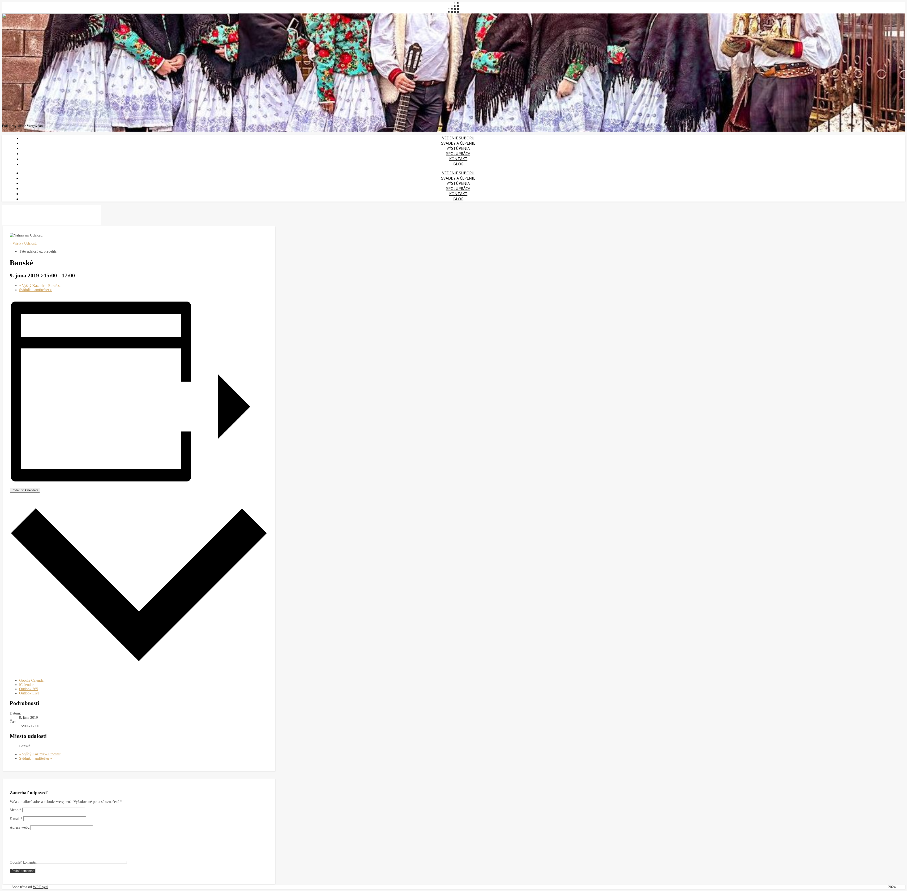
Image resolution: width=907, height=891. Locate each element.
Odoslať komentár (23, 862)
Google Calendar (32, 680)
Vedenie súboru (458, 138)
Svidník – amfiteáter (35, 290)
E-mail (16, 819)
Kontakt (458, 158)
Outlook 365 (28, 689)
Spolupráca (458, 153)
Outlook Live (29, 693)
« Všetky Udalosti (23, 243)
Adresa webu (20, 827)
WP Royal (40, 887)
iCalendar (26, 685)
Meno (15, 810)
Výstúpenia (458, 148)
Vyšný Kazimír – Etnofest (39, 286)
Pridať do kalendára (25, 490)
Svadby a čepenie (458, 143)
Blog (458, 164)
